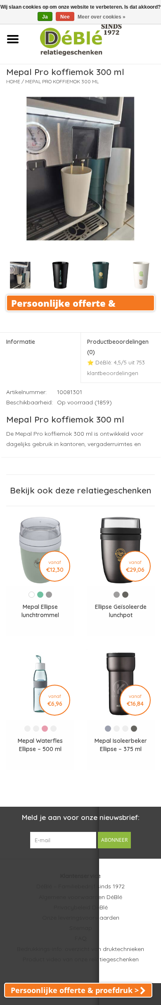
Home (13, 81)
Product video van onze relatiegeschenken (81, 959)
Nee (65, 17)
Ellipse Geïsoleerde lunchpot (121, 611)
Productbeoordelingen (118, 357)
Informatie (20, 341)
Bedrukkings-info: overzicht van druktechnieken (80, 949)
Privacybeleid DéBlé (81, 907)
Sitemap (80, 928)
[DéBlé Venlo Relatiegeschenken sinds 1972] (93, 38)
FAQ (81, 938)
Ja (45, 17)
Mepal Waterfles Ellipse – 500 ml (40, 745)
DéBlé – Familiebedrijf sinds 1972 (80, 886)
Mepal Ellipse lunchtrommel (40, 611)
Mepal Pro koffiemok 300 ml (62, 81)
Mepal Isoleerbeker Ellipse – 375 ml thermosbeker (121, 745)
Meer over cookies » (101, 17)
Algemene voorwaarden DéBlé (80, 897)
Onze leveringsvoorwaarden (80, 917)
